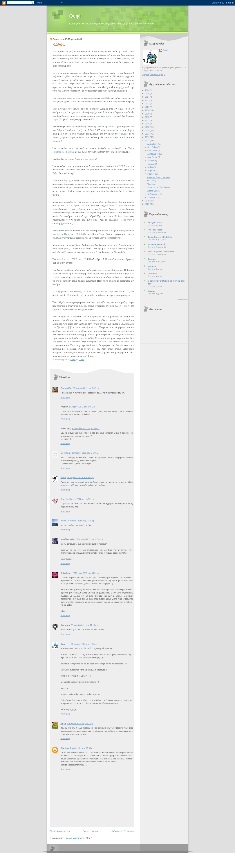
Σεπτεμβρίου (153, 154)
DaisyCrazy (66, 573)
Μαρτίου (151, 174)
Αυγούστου (152, 157)
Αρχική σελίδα (90, 831)
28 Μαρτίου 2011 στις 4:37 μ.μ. (84, 644)
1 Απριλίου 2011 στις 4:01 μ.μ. (80, 723)
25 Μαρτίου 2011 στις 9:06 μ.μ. (82, 407)
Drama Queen (153, 191)
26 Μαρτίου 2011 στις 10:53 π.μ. (80, 499)
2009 (147, 204)
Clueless (65, 748)
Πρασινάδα (66, 388)
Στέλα (55, 173)
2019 (147, 114)
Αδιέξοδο (151, 184)
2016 (147, 124)
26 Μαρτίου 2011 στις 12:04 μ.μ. (81, 521)
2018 (147, 117)
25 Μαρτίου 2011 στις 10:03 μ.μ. (86, 428)
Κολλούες (151, 181)
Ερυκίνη (151, 291)
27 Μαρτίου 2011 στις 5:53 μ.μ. (86, 573)
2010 (147, 201)
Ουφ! (75, 16)
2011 (147, 140)
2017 (147, 120)
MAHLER (152, 266)
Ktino (63, 477)
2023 (147, 100)
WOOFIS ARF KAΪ (156, 244)
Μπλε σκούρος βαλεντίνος (158, 177)
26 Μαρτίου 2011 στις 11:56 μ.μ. (89, 539)
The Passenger (155, 230)
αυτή (108, 116)
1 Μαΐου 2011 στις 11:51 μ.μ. (82, 748)
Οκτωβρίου (152, 150)
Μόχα (63, 723)
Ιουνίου (150, 164)
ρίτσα (63, 521)
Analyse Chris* (155, 222)
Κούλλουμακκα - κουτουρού (161, 252)
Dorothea (152, 273)
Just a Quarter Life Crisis (160, 237)
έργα (127, 295)
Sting (104, 270)
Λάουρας (123, 133)
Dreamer (152, 259)
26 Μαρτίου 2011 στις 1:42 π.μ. (85, 453)
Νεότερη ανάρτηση (60, 831)
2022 (147, 104)
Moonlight (65, 453)
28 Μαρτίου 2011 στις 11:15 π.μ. (85, 625)
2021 (147, 107)
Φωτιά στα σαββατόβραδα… (159, 187)
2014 (147, 130)
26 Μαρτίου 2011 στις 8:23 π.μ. (80, 477)
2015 (147, 127)
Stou (63, 499)
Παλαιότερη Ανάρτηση (122, 831)
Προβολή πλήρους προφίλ (153, 74)
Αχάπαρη (65, 625)
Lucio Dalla (63, 234)
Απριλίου (151, 170)
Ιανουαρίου (152, 197)
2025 (147, 93)
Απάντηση (65, 397)
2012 (147, 137)
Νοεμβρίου (152, 147)
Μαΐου (150, 167)
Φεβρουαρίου (153, 194)
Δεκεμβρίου (152, 144)
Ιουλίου (150, 161)
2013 (147, 134)
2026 (147, 90)
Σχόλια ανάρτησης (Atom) (78, 838)
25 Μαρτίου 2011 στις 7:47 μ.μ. (86, 388)
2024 (147, 97)
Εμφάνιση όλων (183, 299)
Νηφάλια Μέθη (68, 539)
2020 (147, 110)
